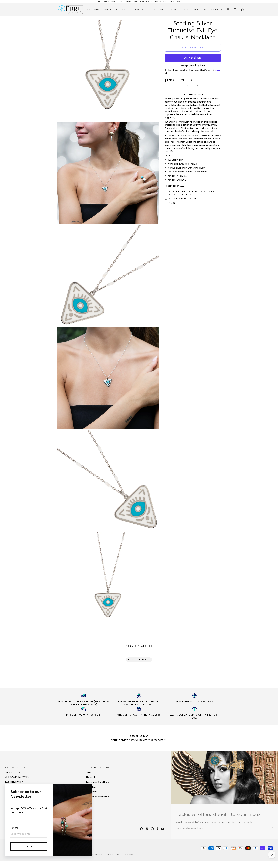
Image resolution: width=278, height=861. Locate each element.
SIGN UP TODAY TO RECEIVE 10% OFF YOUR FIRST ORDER (138, 740)
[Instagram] (152, 828)
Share (171, 203)
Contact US (92, 791)
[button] (92, 9)
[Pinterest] (147, 828)
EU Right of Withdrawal (97, 796)
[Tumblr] (157, 828)
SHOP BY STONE (13, 772)
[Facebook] (141, 828)
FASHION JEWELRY (14, 782)
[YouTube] (162, 828)
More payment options (193, 65)
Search (89, 772)
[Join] (270, 828)
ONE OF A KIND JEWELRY (17, 777)
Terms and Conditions (97, 782)
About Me (91, 777)
